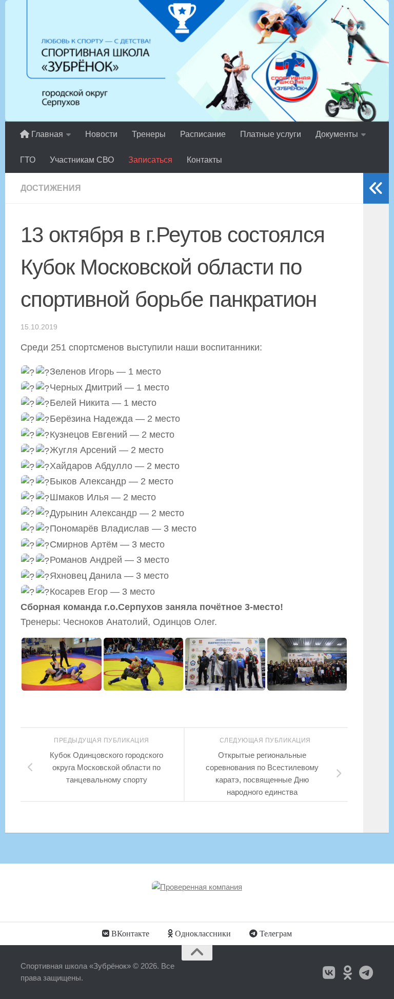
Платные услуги (270, 134)
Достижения (51, 188)
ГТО (27, 159)
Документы (337, 134)
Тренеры (149, 134)
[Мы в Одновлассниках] (348, 973)
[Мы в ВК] (329, 973)
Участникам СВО (82, 159)
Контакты (204, 159)
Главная (46, 134)
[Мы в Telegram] (366, 973)
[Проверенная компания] (197, 887)
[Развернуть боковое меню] (376, 188)
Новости (101, 134)
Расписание (203, 134)
